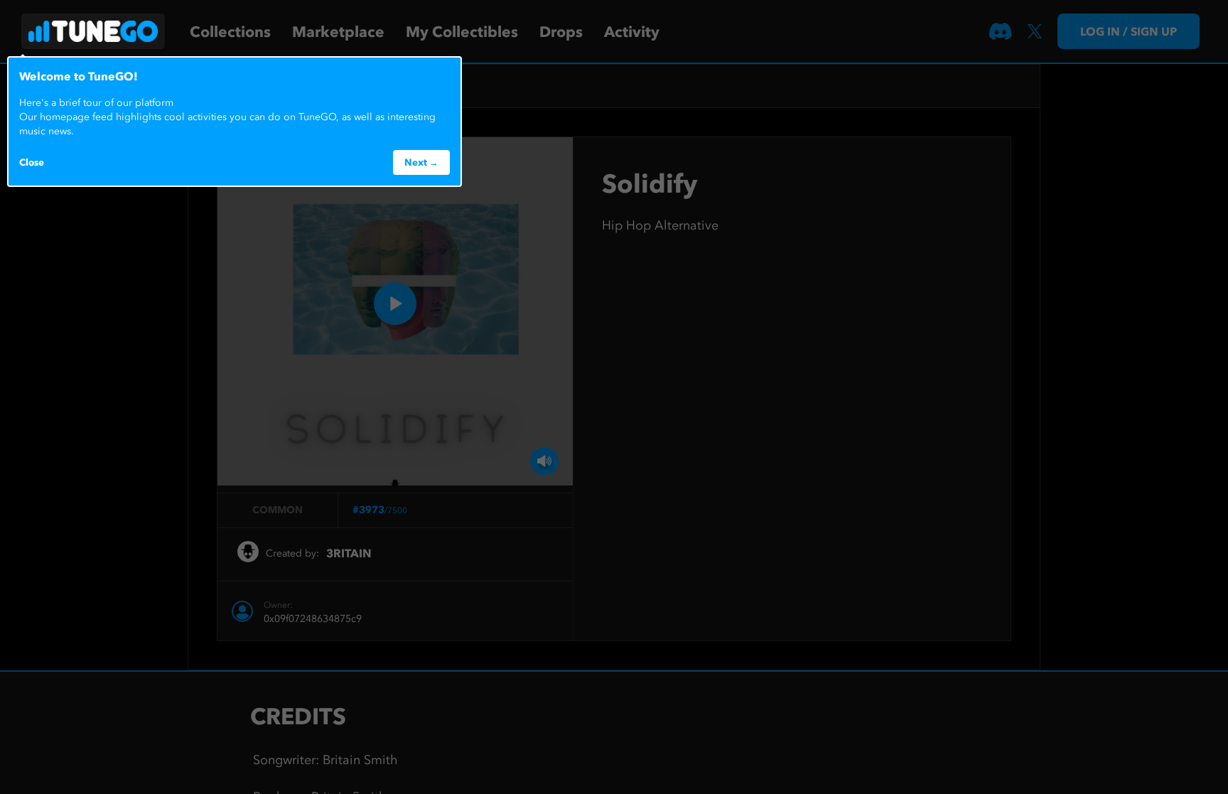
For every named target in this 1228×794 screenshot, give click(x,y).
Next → (421, 162)
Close (31, 162)
